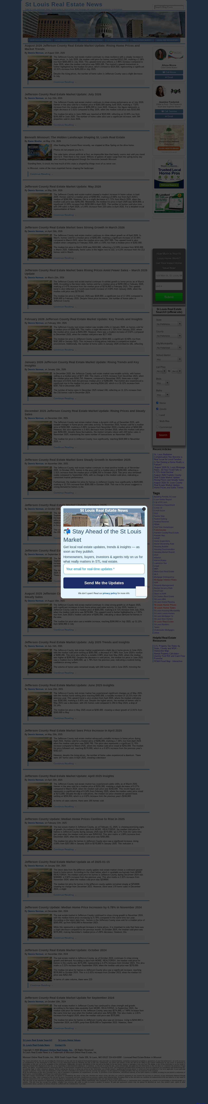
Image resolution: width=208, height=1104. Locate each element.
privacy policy (110, 593)
